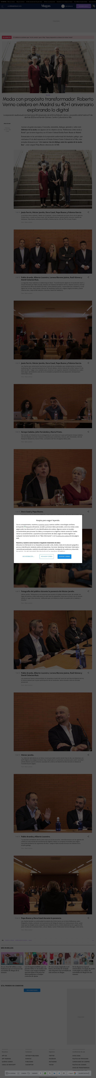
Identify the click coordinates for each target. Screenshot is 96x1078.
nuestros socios (44, 524)
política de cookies (63, 536)
